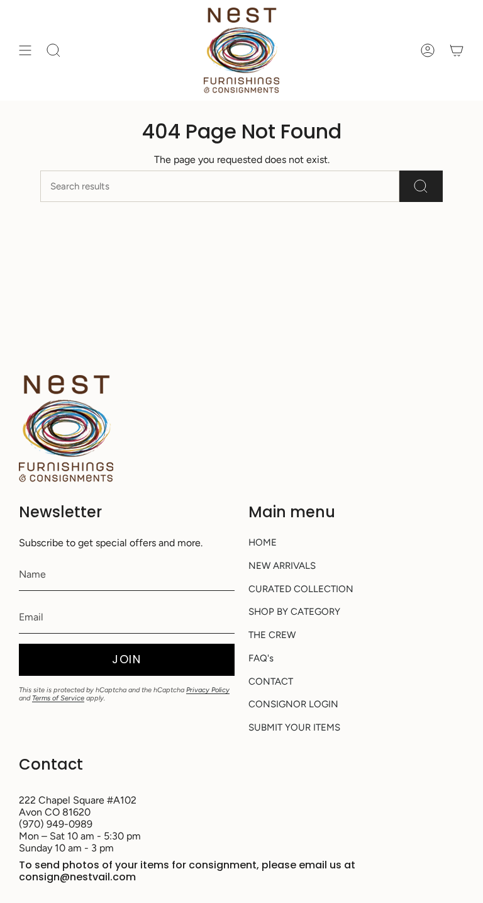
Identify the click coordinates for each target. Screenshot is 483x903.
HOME (262, 542)
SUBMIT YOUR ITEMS (294, 727)
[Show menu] (25, 50)
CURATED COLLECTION (300, 589)
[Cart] (456, 50)
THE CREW (272, 635)
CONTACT (270, 681)
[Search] (421, 186)
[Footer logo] (66, 428)
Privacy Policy (208, 690)
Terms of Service (58, 698)
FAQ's (261, 658)
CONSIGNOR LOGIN (293, 704)
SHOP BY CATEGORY (294, 611)
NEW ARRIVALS (282, 565)
